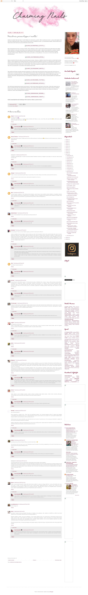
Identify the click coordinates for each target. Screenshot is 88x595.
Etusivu (34, 560)
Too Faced (77, 323)
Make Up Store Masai (71, 210)
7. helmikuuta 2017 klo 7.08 (20, 173)
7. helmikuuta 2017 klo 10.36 (20, 280)
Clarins (69, 308)
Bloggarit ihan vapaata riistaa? (73, 183)
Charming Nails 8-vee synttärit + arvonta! (75, 104)
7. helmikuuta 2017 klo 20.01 (20, 410)
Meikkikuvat (68, 320)
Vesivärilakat (67, 366)
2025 (67, 141)
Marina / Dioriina (14, 136)
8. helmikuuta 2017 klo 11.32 (28, 473)
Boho (72, 307)
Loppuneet (68, 380)
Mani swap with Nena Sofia (72, 221)
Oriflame (74, 321)
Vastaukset (14, 124)
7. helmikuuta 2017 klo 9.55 (28, 246)
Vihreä (72, 366)
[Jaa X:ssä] (22, 104)
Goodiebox (67, 311)
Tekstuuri (70, 362)
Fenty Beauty (71, 310)
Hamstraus (68, 376)
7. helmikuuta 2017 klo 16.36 (28, 333)
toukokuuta (69, 166)
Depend (77, 337)
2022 (67, 146)
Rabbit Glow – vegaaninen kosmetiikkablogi (71, 463)
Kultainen (72, 347)
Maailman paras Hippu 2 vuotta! (72, 219)
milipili (12, 322)
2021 (67, 147)
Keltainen (77, 344)
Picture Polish (70, 359)
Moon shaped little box (70, 427)
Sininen (70, 361)
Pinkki (77, 359)
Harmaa (77, 343)
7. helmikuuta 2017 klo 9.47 (28, 164)
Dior (71, 308)
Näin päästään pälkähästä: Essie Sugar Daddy (74, 82)
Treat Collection (75, 362)
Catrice (66, 308)
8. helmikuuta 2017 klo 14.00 (19, 482)
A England (67, 332)
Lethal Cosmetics (72, 316)
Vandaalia (13, 230)
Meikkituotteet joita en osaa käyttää (72, 224)
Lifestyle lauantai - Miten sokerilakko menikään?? (72, 226)
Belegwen (13, 360)
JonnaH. (12, 280)
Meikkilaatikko (75, 320)
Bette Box (67, 307)
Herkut (77, 375)
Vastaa (12, 121)
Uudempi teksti (11, 560)
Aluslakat (74, 332)
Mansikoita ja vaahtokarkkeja (72, 440)
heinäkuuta (69, 163)
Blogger (51, 591)
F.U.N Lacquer (72, 341)
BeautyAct (77, 306)
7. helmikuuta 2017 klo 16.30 (19, 343)
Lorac (78, 316)
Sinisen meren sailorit (71, 191)
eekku (12, 343)
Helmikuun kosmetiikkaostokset (71, 175)
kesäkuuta (69, 165)
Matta (71, 354)
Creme (73, 337)
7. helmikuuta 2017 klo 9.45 (28, 126)
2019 (67, 150)
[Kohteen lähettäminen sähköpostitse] (19, 104)
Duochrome (76, 339)
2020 (67, 149)
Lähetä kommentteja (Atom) (16, 562)
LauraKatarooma (14, 504)
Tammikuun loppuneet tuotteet (71, 233)
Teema (66, 362)
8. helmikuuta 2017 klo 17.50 (23, 504)
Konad (77, 345)
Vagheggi (77, 365)
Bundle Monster (76, 333)
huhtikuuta (69, 168)
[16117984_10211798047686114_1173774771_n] (35, 45)
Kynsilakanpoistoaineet (69, 349)
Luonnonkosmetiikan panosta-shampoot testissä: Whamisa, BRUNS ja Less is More (72, 465)
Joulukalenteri (67, 377)
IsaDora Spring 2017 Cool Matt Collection (73, 203)
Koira (78, 377)
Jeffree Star (71, 315)
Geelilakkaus (77, 342)
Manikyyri (77, 353)
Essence (75, 309)
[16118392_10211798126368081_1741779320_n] (34, 79)
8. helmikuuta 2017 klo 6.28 (28, 401)
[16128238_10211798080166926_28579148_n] (35, 57)
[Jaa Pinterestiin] (25, 104)
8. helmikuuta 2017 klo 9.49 (21, 460)
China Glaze (72, 336)
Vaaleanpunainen (69, 365)
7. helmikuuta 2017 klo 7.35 (22, 213)
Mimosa (12, 410)
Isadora (66, 315)
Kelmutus (73, 344)
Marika (12, 390)
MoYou (77, 354)
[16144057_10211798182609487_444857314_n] (35, 68)
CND (66, 334)
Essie (66, 341)
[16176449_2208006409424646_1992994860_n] (35, 93)
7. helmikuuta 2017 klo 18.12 (19, 390)
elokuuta (69, 161)
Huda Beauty (68, 312)
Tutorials (77, 364)
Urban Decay (68, 324)
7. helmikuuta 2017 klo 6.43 (23, 136)
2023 (67, 144)
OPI (69, 357)
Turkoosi (66, 364)
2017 (67, 154)
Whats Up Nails (74, 367)
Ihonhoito (68, 314)
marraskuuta (69, 157)
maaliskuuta (69, 169)
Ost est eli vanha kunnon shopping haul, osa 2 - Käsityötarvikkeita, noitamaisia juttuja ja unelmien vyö (72, 430)
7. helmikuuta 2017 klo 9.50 (28, 203)
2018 (67, 152)
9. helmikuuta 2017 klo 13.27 (28, 529)
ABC (71, 332)
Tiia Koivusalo (13, 303)
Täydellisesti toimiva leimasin (72, 177)
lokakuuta (69, 158)
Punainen (68, 360)
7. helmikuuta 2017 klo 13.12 (28, 271)
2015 (67, 239)
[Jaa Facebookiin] (23, 104)
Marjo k (12, 116)
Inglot (78, 314)
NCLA (75, 355)
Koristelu (67, 347)
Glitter (66, 343)
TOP (78, 361)
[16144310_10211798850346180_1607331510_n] (34, 83)
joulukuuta (69, 155)
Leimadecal (77, 352)
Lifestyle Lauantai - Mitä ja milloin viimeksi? (72, 179)
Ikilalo (74, 314)
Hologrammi (68, 344)
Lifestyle (76, 378)
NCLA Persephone (70, 197)
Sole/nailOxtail (14, 213)
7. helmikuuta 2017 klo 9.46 (28, 145)
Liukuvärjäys (68, 353)
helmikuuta (69, 171)
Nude (66, 357)
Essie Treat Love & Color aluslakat (71, 206)
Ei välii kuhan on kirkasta (72, 195)
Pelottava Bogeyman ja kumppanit (71, 208)
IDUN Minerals (76, 312)
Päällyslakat (76, 360)
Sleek (78, 321)
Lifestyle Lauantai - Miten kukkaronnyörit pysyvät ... (72, 193)
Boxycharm (76, 307)
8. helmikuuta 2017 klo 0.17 (19, 440)
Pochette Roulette (69, 474)
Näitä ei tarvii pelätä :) (71, 187)
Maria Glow (68, 452)
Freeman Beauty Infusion (72, 230)
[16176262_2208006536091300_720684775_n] (35, 96)
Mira (12, 263)
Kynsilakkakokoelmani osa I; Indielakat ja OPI (72, 199)
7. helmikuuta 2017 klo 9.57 (18, 263)
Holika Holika (77, 311)
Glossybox (77, 310)
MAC (70, 318)
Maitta (12, 440)
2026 (67, 139)
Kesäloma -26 (74, 114)
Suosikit (74, 381)
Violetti (77, 366)
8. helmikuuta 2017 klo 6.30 (28, 430)
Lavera (66, 316)
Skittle (74, 361)
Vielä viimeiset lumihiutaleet (72, 172)
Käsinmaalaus (67, 352)
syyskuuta (69, 160)
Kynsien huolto (72, 348)
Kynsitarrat (68, 351)
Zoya (78, 367)
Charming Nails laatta (71, 334)
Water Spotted (67, 367)
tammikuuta (69, 235)
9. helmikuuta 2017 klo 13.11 (19, 511)
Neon (78, 355)
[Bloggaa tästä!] (21, 104)
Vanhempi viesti (58, 560)
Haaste (72, 343)
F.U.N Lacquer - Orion (71, 185)
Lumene (67, 318)
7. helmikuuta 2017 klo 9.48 (28, 183)
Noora (12, 482)
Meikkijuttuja (69, 319)
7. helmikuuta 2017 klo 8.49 (20, 230)
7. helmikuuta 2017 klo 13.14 (28, 313)
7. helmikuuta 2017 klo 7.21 (18, 192)
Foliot (66, 342)
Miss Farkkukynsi (70, 201)
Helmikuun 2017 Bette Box (72, 217)
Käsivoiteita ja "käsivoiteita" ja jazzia (75, 485)
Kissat (73, 377)
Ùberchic (67, 368)
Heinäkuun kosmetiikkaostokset (75, 93)
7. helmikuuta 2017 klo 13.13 (28, 293)
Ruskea (66, 361)
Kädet (78, 350)
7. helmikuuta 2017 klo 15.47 (19, 322)
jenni (12, 192)
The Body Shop (72, 323)
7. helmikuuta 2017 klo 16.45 (20, 360)
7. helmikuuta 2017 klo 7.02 (21, 154)
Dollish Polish (71, 339)
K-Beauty (77, 315)
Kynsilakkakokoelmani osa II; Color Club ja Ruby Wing (72, 182)
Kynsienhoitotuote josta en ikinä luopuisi (72, 213)
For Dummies (71, 342)
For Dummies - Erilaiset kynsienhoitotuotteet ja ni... (73, 229)
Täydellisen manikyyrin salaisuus (71, 215)
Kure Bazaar (76, 347)
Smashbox (67, 323)
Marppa (12, 173)
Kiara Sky (67, 345)
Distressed (67, 339)
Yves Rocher (75, 324)
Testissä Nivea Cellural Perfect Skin (72, 189)
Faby (78, 341)
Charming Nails (17, 126)
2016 (67, 237)
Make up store (75, 318)
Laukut (71, 378)
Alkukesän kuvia (69, 475)
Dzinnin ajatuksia (69, 483)
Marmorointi (67, 354)
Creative (69, 337)
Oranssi (73, 357)
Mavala (74, 354)
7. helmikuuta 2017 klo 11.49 (22, 303)
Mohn (12, 511)
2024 (67, 142)
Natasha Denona (68, 321)
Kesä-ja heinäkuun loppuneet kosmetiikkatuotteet (75, 443)
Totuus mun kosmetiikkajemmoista (75, 124)
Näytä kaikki (77, 495)
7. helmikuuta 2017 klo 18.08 (28, 377)
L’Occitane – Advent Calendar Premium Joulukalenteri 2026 (72, 454)
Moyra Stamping (69, 355)
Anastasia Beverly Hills (70, 306)
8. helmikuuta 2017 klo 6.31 (28, 451)
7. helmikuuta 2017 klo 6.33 (19, 116)
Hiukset (72, 311)
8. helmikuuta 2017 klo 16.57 (28, 494)
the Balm (66, 325)
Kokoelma (72, 345)
